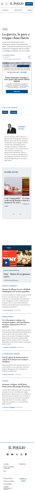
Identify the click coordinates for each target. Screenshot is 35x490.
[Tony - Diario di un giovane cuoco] (17, 258)
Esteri (5, 29)
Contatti (6, 464)
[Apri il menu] (2, 4)
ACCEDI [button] (23, 72)
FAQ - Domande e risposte (9, 467)
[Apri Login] (6, 3)
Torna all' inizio (23, 480)
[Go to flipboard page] (26, 454)
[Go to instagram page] (21, 454)
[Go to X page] (17, 454)
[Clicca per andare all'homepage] (17, 448)
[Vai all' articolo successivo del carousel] (20, 214)
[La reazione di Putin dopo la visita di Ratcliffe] (16, 186)
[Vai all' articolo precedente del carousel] (13, 214)
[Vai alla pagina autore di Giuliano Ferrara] (10, 128)
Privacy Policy (8, 478)
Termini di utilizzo (9, 481)
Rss (5, 471)
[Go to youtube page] (12, 454)
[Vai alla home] (17, 4)
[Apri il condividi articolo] (29, 57)
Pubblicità (22, 464)
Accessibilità (8, 484)
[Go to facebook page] (8, 454)
